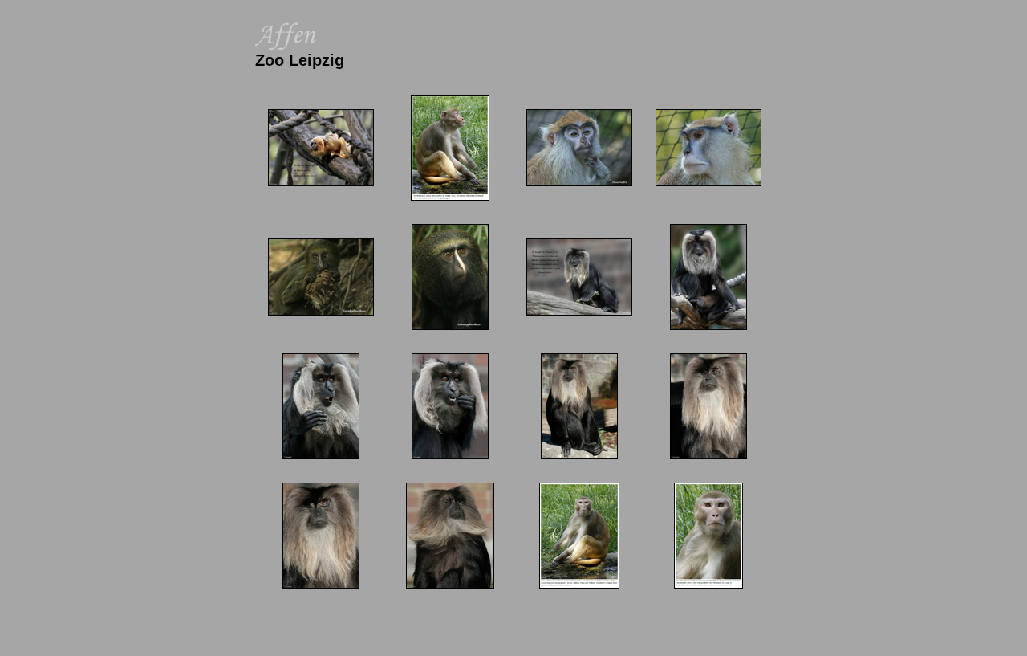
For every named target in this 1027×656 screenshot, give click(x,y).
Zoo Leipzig (299, 60)
